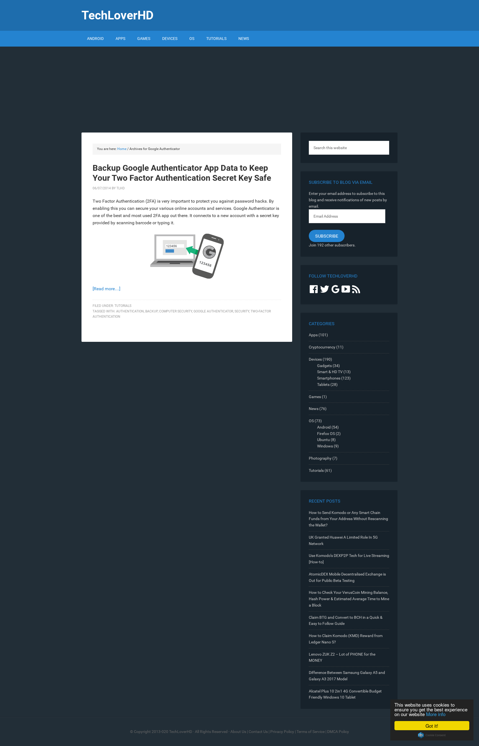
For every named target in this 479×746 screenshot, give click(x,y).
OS (311, 421)
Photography (320, 458)
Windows (325, 446)
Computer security (175, 311)
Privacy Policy (282, 731)
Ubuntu (323, 439)
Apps (313, 335)
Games (315, 396)
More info (435, 714)
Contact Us (258, 731)
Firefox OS (326, 433)
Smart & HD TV (330, 372)
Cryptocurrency (322, 347)
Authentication (130, 311)
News (314, 408)
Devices (315, 359)
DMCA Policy (338, 731)
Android (324, 427)
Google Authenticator (213, 311)
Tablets (323, 384)
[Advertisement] (239, 88)
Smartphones (328, 378)
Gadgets (324, 365)
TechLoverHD (117, 15)
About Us (238, 731)
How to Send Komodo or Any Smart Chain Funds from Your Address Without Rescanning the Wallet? (348, 519)
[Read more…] (106, 288)
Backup (151, 311)
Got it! (432, 725)
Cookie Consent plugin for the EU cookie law (432, 735)
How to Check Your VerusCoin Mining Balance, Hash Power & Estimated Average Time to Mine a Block (349, 598)
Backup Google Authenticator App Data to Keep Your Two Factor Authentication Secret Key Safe (182, 173)
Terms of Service (311, 731)
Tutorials (122, 306)
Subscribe (326, 236)
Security (242, 311)
